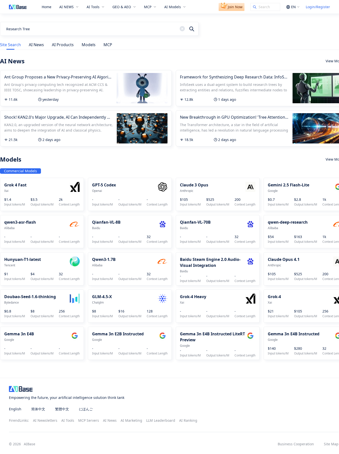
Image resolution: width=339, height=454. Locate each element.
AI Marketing (131, 420)
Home (46, 7)
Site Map (331, 444)
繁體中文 (62, 409)
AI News (36, 44)
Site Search (10, 44)
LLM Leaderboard (160, 420)
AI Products (63, 44)
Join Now (235, 6)
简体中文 (38, 409)
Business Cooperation (296, 444)
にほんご (86, 409)
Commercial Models (20, 171)
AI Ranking (188, 420)
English (15, 409)
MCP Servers (88, 420)
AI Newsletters (45, 420)
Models (89, 44)
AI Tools (67, 420)
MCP (107, 44)
